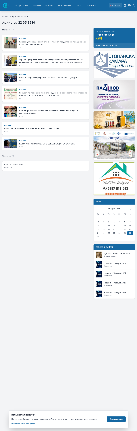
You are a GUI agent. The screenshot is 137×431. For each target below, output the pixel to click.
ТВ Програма (21, 5)
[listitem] (115, 5)
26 (109, 233)
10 (98, 225)
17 (98, 229)
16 (130, 225)
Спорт (79, 5)
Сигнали (91, 5)
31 (98, 237)
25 (103, 233)
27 (114, 233)
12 (109, 225)
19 (109, 229)
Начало (37, 5)
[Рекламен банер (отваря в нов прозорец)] (114, 64)
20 (114, 229)
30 (130, 233)
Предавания (64, 5)
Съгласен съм (116, 419)
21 (119, 229)
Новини (49, 5)
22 (125, 229)
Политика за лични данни (23, 423)
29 (125, 233)
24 (98, 233)
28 (119, 233)
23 (130, 229)
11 (103, 225)
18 (103, 229)
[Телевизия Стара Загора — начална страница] (6, 5)
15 (125, 225)
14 (119, 225)
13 (114, 225)
